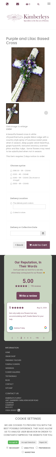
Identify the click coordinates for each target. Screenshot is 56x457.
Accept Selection (28, 442)
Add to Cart (39, 245)
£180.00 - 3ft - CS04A (22, 170)
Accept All (13, 442)
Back (19, 245)
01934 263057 (11, 410)
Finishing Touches (13, 360)
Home (7, 352)
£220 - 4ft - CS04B (20, 174)
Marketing (29, 452)
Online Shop (10, 356)
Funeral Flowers (12, 364)
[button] (12, 113)
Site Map (8, 388)
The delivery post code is (23, 203)
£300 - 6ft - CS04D (21, 183)
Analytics (29, 448)
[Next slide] (46, 113)
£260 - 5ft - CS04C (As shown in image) (26, 179)
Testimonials (11, 376)
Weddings (9, 368)
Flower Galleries (12, 372)
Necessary (14, 448)
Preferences (44, 448)
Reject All (43, 442)
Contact (9, 384)
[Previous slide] (10, 113)
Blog (7, 380)
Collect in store (19, 212)
